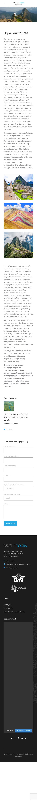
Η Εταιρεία (7, 605)
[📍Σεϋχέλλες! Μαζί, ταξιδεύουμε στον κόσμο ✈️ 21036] (18, 684)
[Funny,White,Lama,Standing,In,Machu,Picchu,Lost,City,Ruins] (18, 187)
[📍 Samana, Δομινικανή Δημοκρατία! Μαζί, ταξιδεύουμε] (18, 666)
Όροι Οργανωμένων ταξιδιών (14, 612)
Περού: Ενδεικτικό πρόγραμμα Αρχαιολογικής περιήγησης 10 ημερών (16, 417)
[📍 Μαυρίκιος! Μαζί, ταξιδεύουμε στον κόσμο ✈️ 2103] (18, 649)
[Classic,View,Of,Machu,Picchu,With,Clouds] (18, 245)
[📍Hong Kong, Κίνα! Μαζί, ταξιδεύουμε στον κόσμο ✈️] (18, 701)
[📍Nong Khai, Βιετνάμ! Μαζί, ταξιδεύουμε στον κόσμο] (18, 631)
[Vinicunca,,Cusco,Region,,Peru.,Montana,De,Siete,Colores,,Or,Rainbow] (18, 216)
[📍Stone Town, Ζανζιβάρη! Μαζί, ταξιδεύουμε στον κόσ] (18, 719)
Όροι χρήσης (8, 608)
